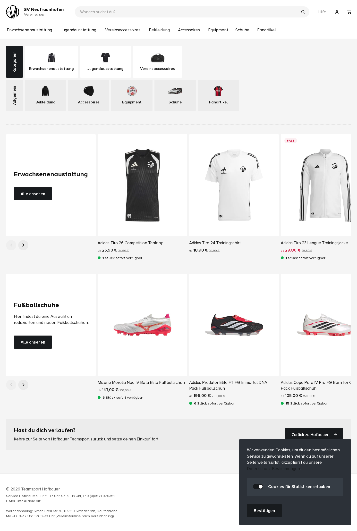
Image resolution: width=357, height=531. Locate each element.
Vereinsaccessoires (122, 30)
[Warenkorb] (349, 12)
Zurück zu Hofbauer (310, 434)
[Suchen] (303, 12)
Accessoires (189, 30)
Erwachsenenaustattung (29, 30)
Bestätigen (264, 510)
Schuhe (242, 30)
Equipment (218, 30)
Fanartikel (266, 30)
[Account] (337, 12)
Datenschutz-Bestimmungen (273, 468)
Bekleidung (159, 30)
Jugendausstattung (78, 30)
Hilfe (322, 11)
